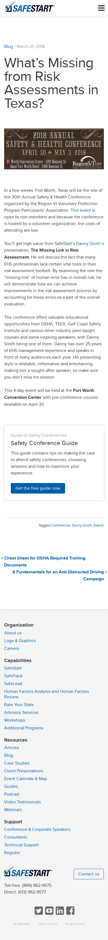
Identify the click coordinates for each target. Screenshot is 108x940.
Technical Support (21, 845)
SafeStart (13, 668)
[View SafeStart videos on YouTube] (48, 913)
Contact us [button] (88, 874)
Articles (11, 747)
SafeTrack (13, 676)
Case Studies (16, 763)
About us (13, 633)
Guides (11, 786)
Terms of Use (47, 924)
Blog (8, 46)
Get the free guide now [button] (38, 488)
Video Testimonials (22, 802)
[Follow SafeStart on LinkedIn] (59, 913)
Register (12, 852)
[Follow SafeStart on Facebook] (69, 913)
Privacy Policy (75, 924)
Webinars (13, 810)
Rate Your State (19, 704)
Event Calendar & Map (25, 778)
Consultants (15, 837)
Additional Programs (23, 728)
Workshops (14, 720)
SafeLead (13, 683)
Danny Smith (88, 243)
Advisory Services (21, 712)
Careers (11, 648)
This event (81, 210)
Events (99, 525)
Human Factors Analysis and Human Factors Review (46, 694)
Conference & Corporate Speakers (37, 829)
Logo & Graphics (20, 640)
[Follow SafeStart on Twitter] (38, 913)
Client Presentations (23, 771)
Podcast (11, 794)
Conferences (60, 525)
